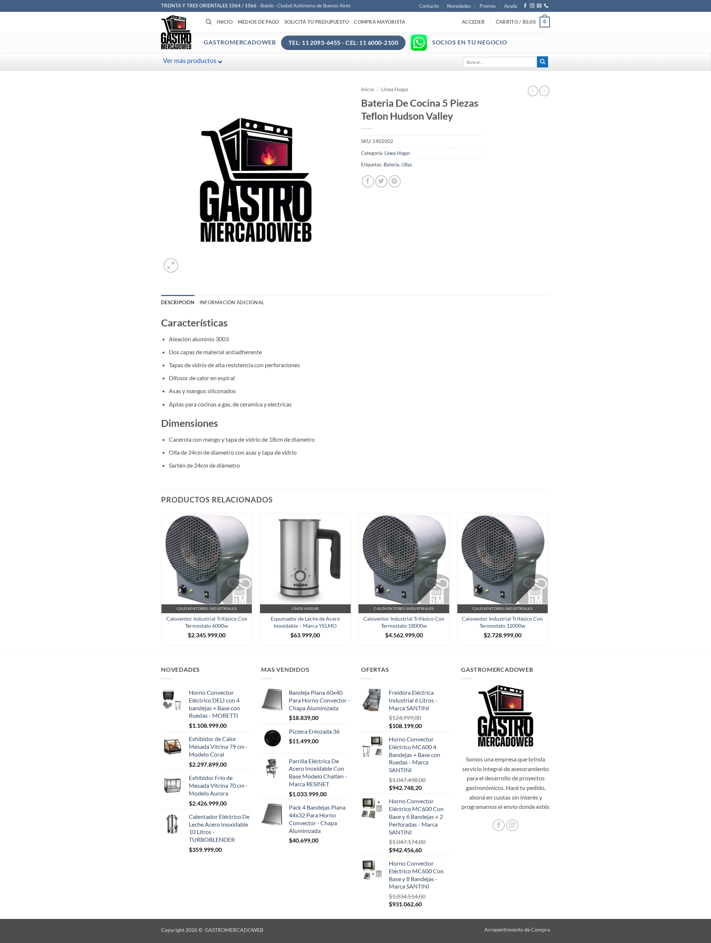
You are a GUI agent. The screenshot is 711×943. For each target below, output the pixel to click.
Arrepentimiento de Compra (517, 929)
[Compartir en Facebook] (368, 181)
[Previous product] (544, 91)
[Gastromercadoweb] (206, 32)
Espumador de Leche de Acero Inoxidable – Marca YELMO (305, 622)
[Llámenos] (546, 6)
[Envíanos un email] (539, 6)
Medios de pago (258, 22)
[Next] (547, 582)
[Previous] (161, 582)
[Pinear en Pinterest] (394, 181)
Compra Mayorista (379, 22)
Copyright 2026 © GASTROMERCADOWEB (212, 930)
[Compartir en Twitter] (381, 181)
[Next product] (533, 91)
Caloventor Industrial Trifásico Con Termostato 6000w (206, 622)
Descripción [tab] (177, 302)
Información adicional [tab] (232, 302)
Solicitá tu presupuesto (316, 22)
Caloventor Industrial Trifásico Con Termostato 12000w (502, 622)
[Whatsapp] (419, 43)
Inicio (225, 22)
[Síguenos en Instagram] (532, 6)
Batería (391, 164)
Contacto (429, 6)
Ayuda (510, 6)
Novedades (459, 6)
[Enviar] (542, 61)
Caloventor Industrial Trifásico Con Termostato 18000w (403, 622)
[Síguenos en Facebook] (525, 6)
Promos (488, 6)
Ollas (406, 164)
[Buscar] (208, 22)
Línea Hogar (395, 89)
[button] (473, 21)
